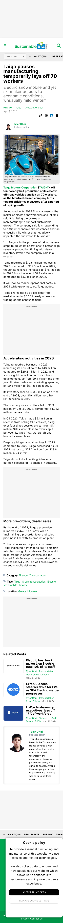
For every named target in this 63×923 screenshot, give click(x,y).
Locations (39, 56)
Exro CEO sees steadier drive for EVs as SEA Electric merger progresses (42, 688)
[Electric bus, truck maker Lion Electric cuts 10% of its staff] (13, 666)
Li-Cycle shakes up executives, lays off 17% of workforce (40, 710)
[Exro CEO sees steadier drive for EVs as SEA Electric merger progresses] (13, 690)
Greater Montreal (34, 107)
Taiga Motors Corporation (20, 187)
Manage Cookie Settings (34, 900)
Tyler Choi (19, 124)
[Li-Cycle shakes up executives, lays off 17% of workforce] (13, 713)
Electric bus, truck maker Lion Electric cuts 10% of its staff (40, 663)
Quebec (44, 674)
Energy (48, 834)
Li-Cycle (53, 718)
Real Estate (31, 834)
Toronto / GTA (33, 721)
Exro (28, 701)
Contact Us (36, 918)
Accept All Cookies (34, 892)
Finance (7, 107)
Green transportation (33, 581)
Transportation (37, 575)
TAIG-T (44, 187)
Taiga (18, 107)
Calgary (36, 701)
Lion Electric (32, 674)
